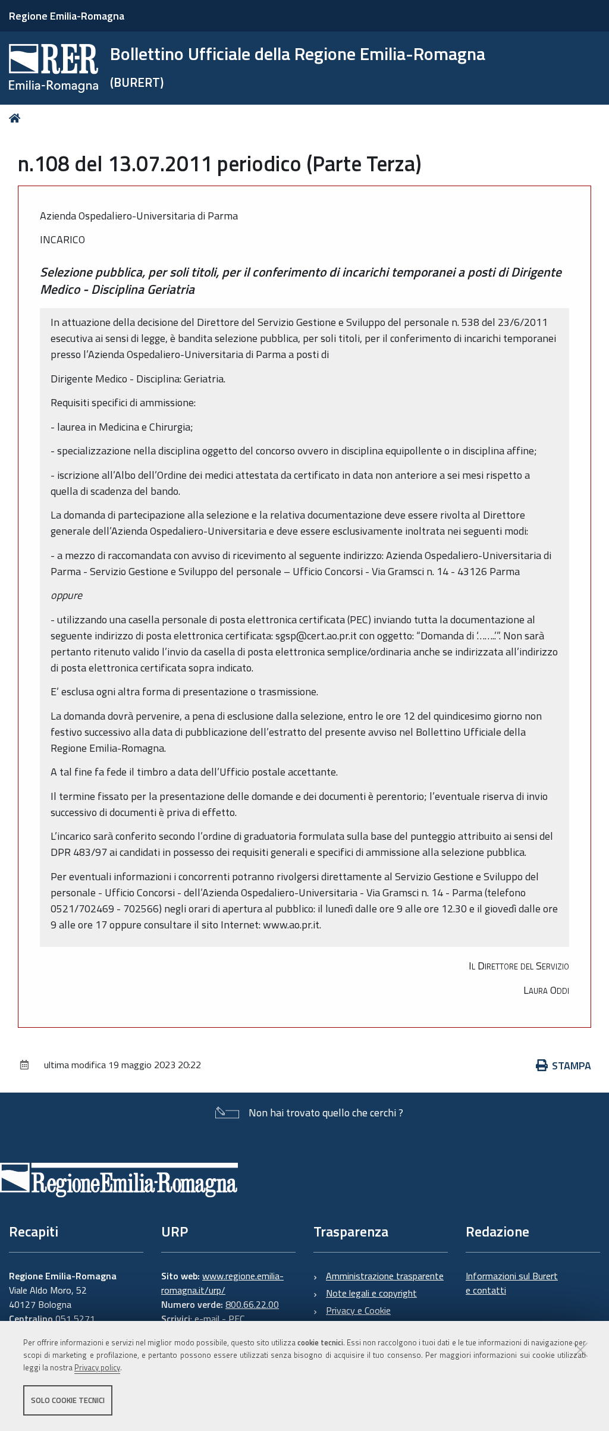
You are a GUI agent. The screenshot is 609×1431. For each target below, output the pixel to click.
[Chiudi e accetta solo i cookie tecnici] (580, 1349)
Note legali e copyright (371, 1293)
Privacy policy (97, 1367)
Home (17, 118)
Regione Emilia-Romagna (66, 16)
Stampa (571, 1065)
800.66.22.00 (252, 1304)
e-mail (206, 1318)
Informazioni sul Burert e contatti (512, 1283)
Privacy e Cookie (358, 1310)
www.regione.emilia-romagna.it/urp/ (222, 1283)
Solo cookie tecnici (68, 1400)
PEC (236, 1318)
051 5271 (75, 1318)
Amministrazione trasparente (385, 1276)
